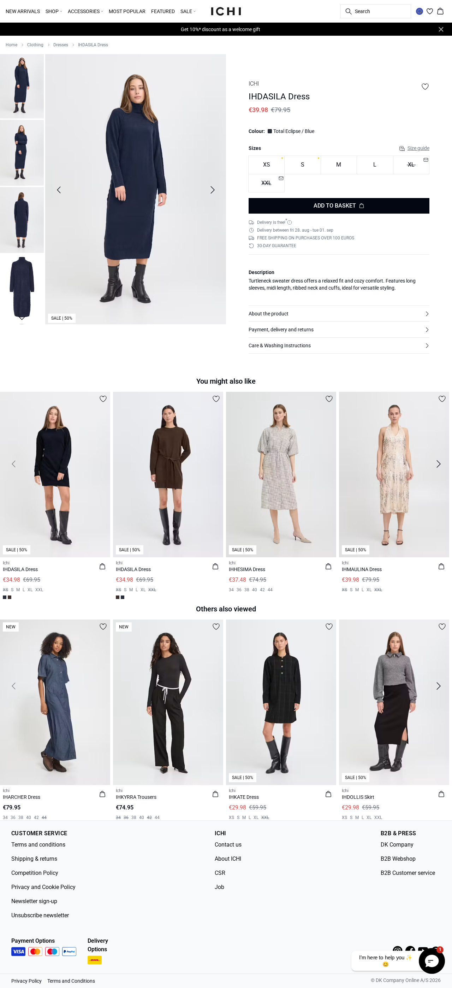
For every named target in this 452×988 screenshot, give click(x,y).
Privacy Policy (26, 981)
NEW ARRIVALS (23, 11)
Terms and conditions (38, 844)
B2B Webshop (398, 858)
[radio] (266, 165)
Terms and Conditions (71, 981)
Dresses (60, 44)
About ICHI (228, 858)
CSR (220, 873)
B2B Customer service (408, 873)
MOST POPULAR (127, 11)
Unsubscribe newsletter (40, 915)
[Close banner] (441, 29)
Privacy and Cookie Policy (43, 887)
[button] (339, 314)
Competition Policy (34, 873)
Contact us (228, 844)
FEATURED (163, 11)
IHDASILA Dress (93, 44)
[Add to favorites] (425, 87)
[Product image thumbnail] (22, 85)
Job (219, 887)
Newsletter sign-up (34, 901)
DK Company (397, 844)
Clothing (35, 44)
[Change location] (419, 11)
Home (11, 44)
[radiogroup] (339, 174)
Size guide (418, 148)
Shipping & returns (34, 858)
